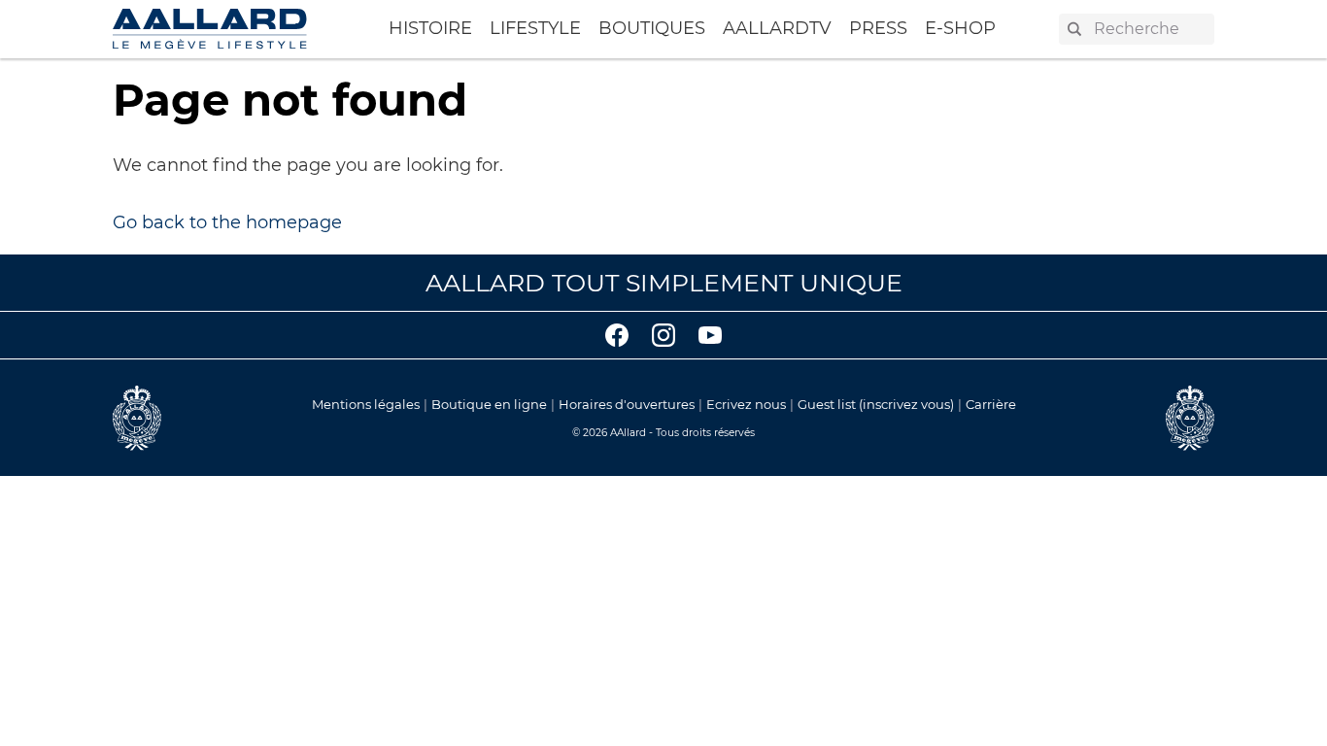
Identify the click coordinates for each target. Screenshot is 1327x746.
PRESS (878, 28)
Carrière (991, 404)
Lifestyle (535, 28)
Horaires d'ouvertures (627, 404)
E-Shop (960, 28)
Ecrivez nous (746, 404)
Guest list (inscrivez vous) (876, 404)
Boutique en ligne (489, 404)
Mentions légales (366, 404)
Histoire (430, 28)
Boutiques (651, 28)
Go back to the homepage (227, 222)
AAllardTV (777, 28)
